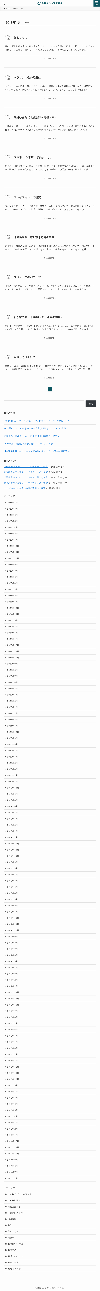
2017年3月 (12, 973)
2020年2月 (12, 775)
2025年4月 (12, 583)
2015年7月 (12, 1097)
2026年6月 (12, 514)
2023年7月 (12, 676)
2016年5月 (12, 1035)
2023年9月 (12, 663)
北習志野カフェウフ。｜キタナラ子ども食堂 (26, 466)
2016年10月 (13, 1004)
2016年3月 (12, 1048)
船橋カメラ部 (14, 1268)
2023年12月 (13, 645)
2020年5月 (12, 762)
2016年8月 (12, 1017)
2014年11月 (13, 1147)
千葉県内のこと (15, 1212)
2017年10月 (13, 930)
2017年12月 (13, 917)
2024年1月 (12, 638)
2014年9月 (12, 1159)
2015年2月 (12, 1128)
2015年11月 (13, 1072)
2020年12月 (13, 731)
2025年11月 (13, 552)
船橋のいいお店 (15, 1243)
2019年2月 (12, 831)
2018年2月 (12, 905)
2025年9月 (12, 564)
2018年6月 (12, 880)
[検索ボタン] (3, 3)
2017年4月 (12, 967)
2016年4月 (12, 1041)
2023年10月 (13, 657)
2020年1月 (12, 781)
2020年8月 (12, 744)
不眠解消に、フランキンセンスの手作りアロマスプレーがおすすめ (37, 420)
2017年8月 (12, 942)
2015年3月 (12, 1122)
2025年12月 (13, 545)
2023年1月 (12, 713)
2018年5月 (12, 886)
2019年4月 (12, 818)
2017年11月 (13, 924)
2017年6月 (12, 955)
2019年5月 (12, 812)
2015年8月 (12, 1091)
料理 (10, 1225)
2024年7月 (12, 632)
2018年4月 (12, 893)
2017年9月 (12, 936)
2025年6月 (12, 576)
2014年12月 (13, 1141)
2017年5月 (12, 961)
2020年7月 (12, 750)
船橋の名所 (13, 1262)
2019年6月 (12, 806)
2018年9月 (12, 862)
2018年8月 (12, 868)
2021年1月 (12, 725)
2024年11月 (13, 614)
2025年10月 (13, 558)
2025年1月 (12, 601)
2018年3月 (12, 899)
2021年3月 (12, 719)
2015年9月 (12, 1085)
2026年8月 (12, 502)
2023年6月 (12, 682)
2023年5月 (12, 688)
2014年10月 (13, 1153)
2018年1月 (12, 911)
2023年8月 (12, 669)
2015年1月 (12, 1134)
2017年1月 (12, 986)
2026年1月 (12, 539)
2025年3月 (12, 589)
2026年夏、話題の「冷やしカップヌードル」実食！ (29, 443)
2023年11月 (13, 651)
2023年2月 (12, 707)
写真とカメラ (14, 1206)
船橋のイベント (15, 1256)
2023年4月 (12, 694)
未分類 (11, 1237)
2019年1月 (12, 837)
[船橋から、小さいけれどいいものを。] (50, 3)
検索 (91, 403)
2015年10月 (13, 1079)
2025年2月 (12, 595)
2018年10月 (13, 855)
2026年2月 (12, 533)
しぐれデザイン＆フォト (20, 1194)
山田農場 (12, 1218)
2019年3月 (12, 824)
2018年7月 (12, 874)
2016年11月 (13, 998)
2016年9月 (12, 1010)
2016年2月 (12, 1054)
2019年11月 (13, 787)
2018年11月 (13, 849)
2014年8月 (12, 1165)
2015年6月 (12, 1103)
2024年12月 (13, 607)
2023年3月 (12, 700)
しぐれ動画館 (14, 1200)
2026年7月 (12, 508)
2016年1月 (12, 1060)
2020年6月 (12, 756)
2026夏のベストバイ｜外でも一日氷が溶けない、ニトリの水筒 (35, 428)
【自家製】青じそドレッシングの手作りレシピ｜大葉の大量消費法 (37, 451)
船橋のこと (13, 1249)
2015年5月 (12, 1110)
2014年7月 (12, 1172)
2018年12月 (13, 843)
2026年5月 (12, 521)
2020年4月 (12, 769)
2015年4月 (12, 1116)
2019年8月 (12, 800)
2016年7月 (12, 1023)
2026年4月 (12, 527)
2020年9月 (12, 738)
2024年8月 (12, 626)
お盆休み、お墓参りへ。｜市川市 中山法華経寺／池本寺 (31, 435)
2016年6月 (12, 1029)
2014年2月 (12, 1178)
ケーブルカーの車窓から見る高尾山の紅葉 (25, 488)
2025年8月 (12, 570)
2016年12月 (13, 992)
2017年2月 (12, 979)
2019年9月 (12, 793)
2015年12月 (13, 1066)
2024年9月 (12, 620)
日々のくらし (14, 1231)
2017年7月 (12, 948)
